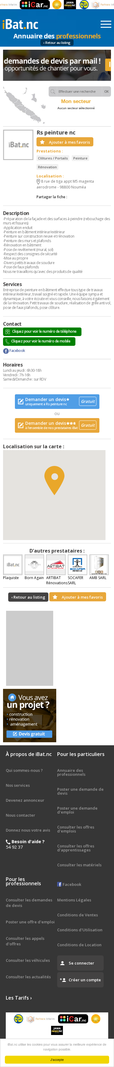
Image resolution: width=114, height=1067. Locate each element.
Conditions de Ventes (77, 915)
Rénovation (47, 167)
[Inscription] (57, 65)
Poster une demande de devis (80, 791)
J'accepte (57, 1059)
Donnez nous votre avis (28, 830)
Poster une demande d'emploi (77, 810)
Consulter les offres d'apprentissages (75, 848)
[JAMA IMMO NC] (65, 4)
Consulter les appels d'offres (25, 941)
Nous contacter (20, 815)
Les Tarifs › (19, 997)
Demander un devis (60, 401)
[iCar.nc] (30, 4)
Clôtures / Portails (53, 158)
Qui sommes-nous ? (24, 770)
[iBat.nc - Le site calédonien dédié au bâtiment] (20, 23)
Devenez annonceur (25, 800)
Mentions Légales (74, 900)
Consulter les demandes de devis (29, 902)
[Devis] (29, 715)
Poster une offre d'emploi (30, 922)
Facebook (17, 350)
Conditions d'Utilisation (79, 930)
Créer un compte (85, 980)
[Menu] (105, 24)
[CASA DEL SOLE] (52, 4)
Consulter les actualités (28, 976)
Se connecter (81, 963)
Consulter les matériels (79, 865)
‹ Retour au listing (57, 42)
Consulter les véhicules (28, 960)
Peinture (80, 158)
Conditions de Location (79, 944)
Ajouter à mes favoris (69, 142)
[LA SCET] (80, 4)
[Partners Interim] (40, 1018)
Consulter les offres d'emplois (75, 829)
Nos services (18, 785)
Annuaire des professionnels (71, 772)
